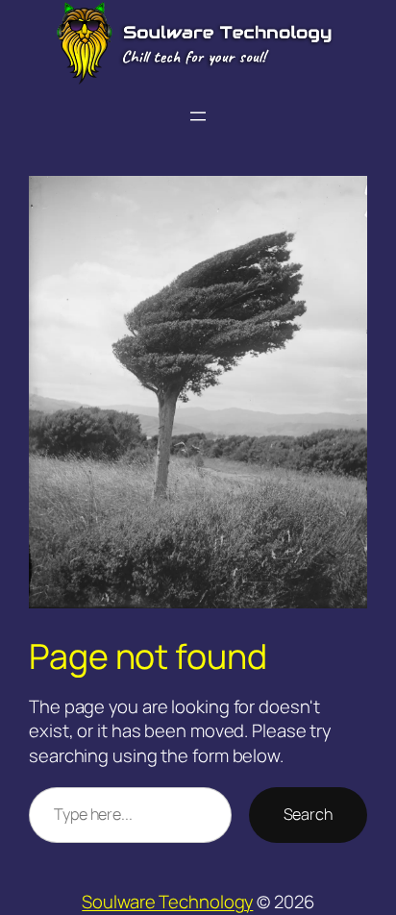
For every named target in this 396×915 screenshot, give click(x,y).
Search (308, 814)
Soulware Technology (167, 901)
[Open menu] (198, 116)
